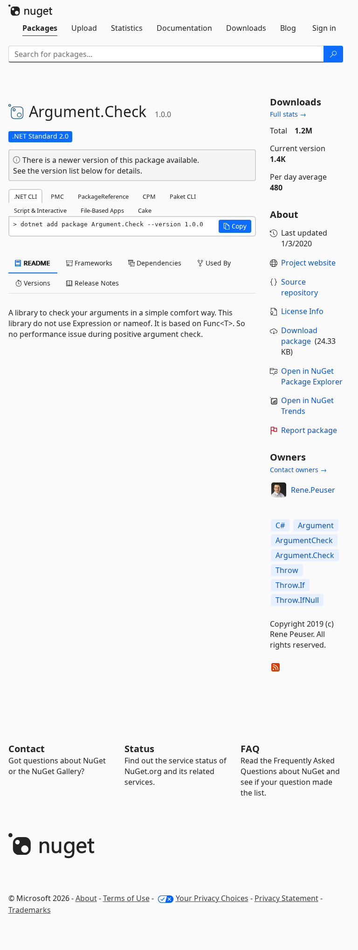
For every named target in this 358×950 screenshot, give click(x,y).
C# (280, 525)
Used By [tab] (217, 262)
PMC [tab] (57, 196)
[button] (235, 226)
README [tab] (36, 262)
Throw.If (290, 585)
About (86, 898)
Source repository (299, 287)
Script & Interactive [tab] (40, 210)
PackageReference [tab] (103, 196)
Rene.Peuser (313, 490)
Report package (309, 430)
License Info (302, 311)
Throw (286, 570)
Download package (299, 335)
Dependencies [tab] (158, 262)
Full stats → (288, 114)
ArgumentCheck (304, 540)
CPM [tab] (149, 196)
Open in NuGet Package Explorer (312, 376)
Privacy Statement (286, 898)
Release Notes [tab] (96, 283)
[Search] (333, 54)
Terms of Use (126, 898)
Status (139, 748)
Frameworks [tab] (92, 262)
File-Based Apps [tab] (102, 210)
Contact (26, 748)
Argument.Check (304, 555)
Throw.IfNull (297, 600)
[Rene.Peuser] (278, 490)
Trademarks (29, 910)
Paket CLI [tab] (183, 196)
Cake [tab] (144, 210)
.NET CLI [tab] (25, 196)
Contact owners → (298, 469)
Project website (308, 263)
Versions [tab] (36, 283)
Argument (316, 525)
